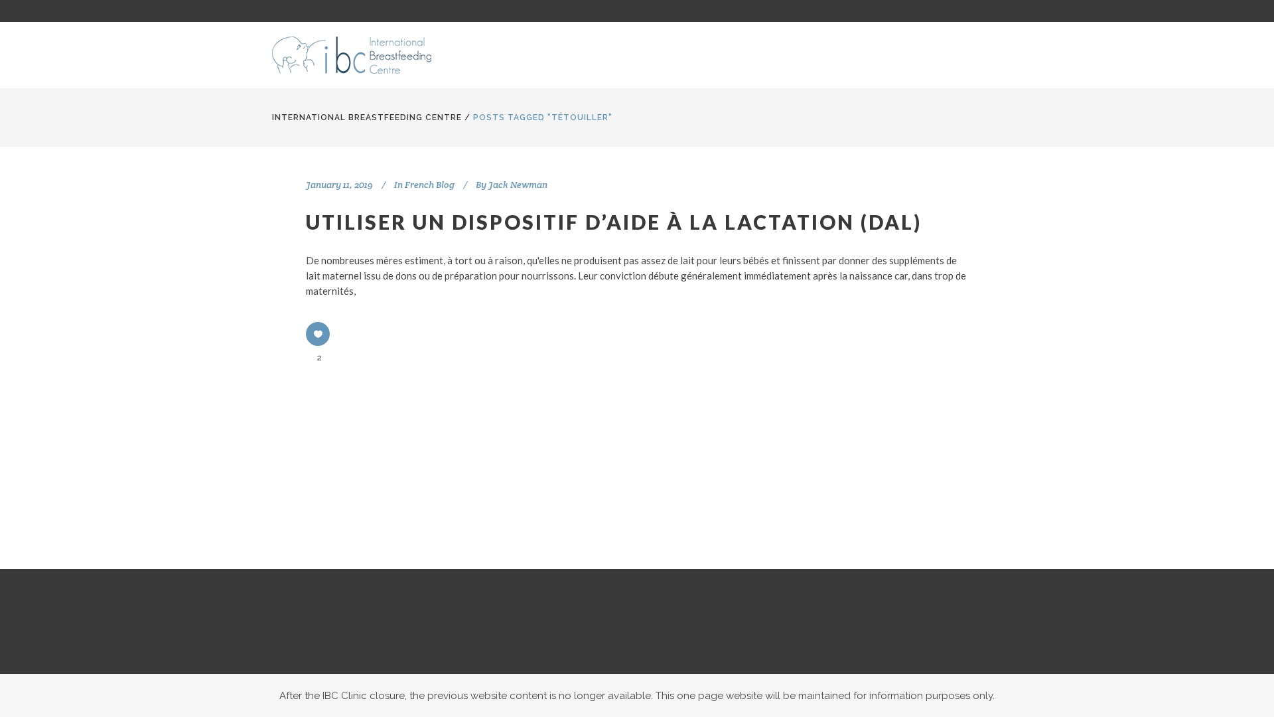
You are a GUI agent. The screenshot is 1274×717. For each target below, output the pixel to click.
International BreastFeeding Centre (367, 117)
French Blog (430, 185)
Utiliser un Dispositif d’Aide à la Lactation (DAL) (614, 222)
